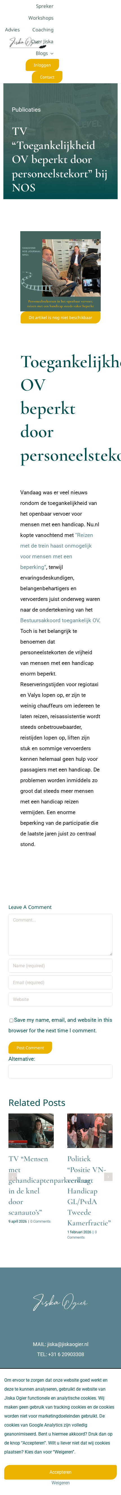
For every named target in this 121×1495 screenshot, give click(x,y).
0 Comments (40, 1221)
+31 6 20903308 (66, 1354)
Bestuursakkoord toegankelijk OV (59, 620)
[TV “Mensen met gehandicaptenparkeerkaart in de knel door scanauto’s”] (31, 1130)
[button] (12, 1177)
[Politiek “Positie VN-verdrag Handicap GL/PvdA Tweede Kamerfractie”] (90, 1130)
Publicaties (26, 109)
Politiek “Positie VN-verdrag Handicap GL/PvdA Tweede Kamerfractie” (89, 1190)
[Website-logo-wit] (60, 1295)
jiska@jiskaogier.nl (67, 1344)
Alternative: (21, 1059)
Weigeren (60, 1482)
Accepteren (60, 1472)
